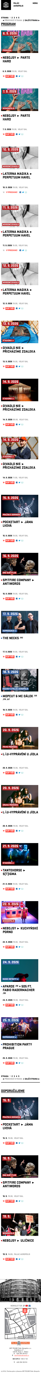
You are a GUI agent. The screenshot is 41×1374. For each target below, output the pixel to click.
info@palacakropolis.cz (21, 1355)
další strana (31, 20)
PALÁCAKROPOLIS (18, 4)
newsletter (16, 1306)
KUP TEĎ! (10, 76)
